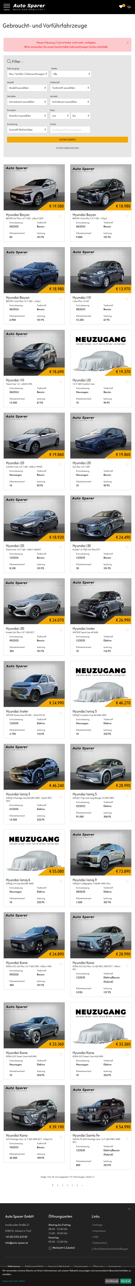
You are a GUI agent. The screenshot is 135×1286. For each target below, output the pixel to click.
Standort (11, 110)
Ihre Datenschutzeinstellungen (111, 1248)
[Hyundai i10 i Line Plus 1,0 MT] (100, 270)
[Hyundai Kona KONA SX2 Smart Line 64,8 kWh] (34, 1025)
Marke (54, 68)
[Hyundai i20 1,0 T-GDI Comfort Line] (100, 353)
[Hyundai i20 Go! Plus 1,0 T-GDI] (100, 436)
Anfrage (97, 1224)
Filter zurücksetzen (67, 148)
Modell (10, 82)
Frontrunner (81, 1266)
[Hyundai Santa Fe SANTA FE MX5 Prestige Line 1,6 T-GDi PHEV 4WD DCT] (100, 1108)
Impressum (99, 1230)
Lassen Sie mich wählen (13, 1280)
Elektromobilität (34, 1266)
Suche (53, 124)
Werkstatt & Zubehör (64, 1247)
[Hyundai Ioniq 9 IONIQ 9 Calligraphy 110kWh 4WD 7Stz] (100, 853)
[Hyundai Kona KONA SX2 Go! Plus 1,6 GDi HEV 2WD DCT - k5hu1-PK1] (100, 935)
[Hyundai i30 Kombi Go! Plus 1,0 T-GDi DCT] (34, 601)
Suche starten (67, 139)
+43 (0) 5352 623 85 (16, 1236)
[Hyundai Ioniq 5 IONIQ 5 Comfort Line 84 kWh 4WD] (100, 684)
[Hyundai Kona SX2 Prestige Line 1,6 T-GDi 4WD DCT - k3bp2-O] (34, 1108)
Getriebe (11, 96)
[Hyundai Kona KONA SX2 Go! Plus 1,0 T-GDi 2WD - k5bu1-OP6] (34, 935)
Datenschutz (100, 1242)
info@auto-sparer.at (16, 1242)
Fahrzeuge (14, 1266)
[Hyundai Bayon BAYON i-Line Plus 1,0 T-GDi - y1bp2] (100, 187)
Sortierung (12, 124)
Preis (52, 110)
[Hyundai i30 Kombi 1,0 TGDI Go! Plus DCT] (100, 518)
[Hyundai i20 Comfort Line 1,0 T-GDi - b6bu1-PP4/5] (34, 436)
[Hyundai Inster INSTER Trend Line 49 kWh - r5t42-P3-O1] (34, 684)
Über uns (98, 1266)
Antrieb (53, 96)
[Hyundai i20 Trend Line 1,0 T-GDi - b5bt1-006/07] (34, 518)
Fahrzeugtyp (13, 68)
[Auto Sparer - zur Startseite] (29, 7)
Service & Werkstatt (58, 1266)
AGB (95, 1236)
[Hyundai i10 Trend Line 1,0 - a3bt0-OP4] (34, 353)
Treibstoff (54, 82)
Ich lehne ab (112, 1280)
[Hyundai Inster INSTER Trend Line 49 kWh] (100, 601)
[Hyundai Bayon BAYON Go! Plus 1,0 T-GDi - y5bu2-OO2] (34, 187)
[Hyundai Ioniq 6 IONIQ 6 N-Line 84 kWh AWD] (34, 853)
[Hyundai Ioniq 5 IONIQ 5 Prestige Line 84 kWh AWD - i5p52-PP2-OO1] (34, 767)
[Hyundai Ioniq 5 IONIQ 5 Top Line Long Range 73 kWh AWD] (100, 767)
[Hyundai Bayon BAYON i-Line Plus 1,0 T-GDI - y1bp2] (34, 270)
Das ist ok (125, 1280)
